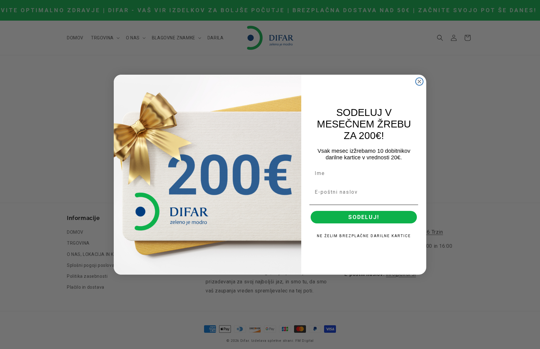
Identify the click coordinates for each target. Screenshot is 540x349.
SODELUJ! (363, 217)
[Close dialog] (419, 81)
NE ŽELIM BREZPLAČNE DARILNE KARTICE (364, 236)
